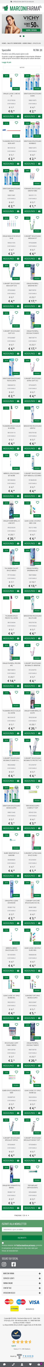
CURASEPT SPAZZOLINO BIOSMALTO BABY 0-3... (11, 759)
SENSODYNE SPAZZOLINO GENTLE (33, 427)
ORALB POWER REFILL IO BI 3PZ (32, 712)
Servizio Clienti (8, 1278)
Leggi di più (6, 62)
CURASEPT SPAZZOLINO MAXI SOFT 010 (11, 284)
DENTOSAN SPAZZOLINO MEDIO (11, 190)
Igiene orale (27, 43)
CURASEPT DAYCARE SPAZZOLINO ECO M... (32, 902)
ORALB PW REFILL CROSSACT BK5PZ (33, 1044)
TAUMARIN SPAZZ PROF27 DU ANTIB (11, 617)
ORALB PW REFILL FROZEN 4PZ (11, 664)
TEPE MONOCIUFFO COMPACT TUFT (32, 807)
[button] (20, 36)
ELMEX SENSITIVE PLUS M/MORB (11, 854)
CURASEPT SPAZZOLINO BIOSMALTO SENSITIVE (32, 664)
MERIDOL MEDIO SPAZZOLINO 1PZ (11, 949)
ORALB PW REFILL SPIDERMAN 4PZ (32, 569)
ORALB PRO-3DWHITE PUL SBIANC (11, 1186)
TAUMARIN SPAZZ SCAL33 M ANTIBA (11, 427)
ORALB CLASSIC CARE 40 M (11, 95)
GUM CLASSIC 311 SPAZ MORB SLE (33, 1091)
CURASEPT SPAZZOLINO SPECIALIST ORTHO (11, 1139)
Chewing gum (22, 67)
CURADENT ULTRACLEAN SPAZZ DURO (32, 854)
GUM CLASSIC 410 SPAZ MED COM (33, 522)
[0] (39, 1364)
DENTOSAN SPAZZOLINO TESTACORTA (11, 379)
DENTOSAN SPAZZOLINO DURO (32, 95)
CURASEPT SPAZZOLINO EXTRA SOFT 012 (32, 379)
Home (4, 43)
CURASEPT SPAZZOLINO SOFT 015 (11, 332)
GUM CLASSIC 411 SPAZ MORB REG (11, 997)
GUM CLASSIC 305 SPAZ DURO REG (33, 949)
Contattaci (7, 1288)
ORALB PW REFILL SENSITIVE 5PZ (32, 284)
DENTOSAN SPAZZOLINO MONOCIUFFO (11, 807)
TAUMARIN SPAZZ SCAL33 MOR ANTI (11, 142)
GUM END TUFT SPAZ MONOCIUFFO (32, 997)
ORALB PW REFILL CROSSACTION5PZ (32, 332)
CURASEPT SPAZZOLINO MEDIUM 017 (32, 237)
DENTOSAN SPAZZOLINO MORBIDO (32, 142)
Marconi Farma (8, 1273)
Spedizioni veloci (9, 1293)
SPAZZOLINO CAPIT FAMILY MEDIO (11, 1044)
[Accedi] (22, 1364)
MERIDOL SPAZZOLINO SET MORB (11, 474)
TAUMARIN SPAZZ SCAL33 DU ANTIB (11, 712)
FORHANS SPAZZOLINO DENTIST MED (32, 190)
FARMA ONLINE (8, 1283)
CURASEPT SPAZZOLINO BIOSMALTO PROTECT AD (32, 759)
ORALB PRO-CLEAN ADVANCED (11, 902)
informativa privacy (26, 1245)
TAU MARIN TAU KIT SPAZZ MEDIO (11, 569)
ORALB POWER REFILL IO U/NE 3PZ (11, 522)
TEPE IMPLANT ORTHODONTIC (32, 1186)
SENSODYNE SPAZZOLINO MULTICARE (33, 617)
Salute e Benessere (14, 43)
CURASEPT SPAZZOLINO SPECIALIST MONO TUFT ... (33, 1139)
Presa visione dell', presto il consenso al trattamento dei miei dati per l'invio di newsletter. (22, 1248)
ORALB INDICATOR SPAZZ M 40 (11, 237)
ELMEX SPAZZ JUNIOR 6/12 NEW (11, 1091)
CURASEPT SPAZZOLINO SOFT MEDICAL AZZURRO (32, 474)
